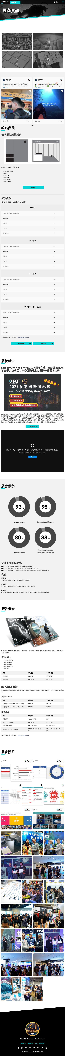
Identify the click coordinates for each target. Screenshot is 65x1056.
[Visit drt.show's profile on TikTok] (4, 80)
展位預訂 (33, 187)
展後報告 (32, 426)
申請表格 (43, 343)
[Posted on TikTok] (29, 80)
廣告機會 (30, 1043)
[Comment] (6, 121)
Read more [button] (5, 87)
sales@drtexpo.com (23, 337)
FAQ (36, 1043)
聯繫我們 (41, 1043)
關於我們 (23, 1043)
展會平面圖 (21, 343)
